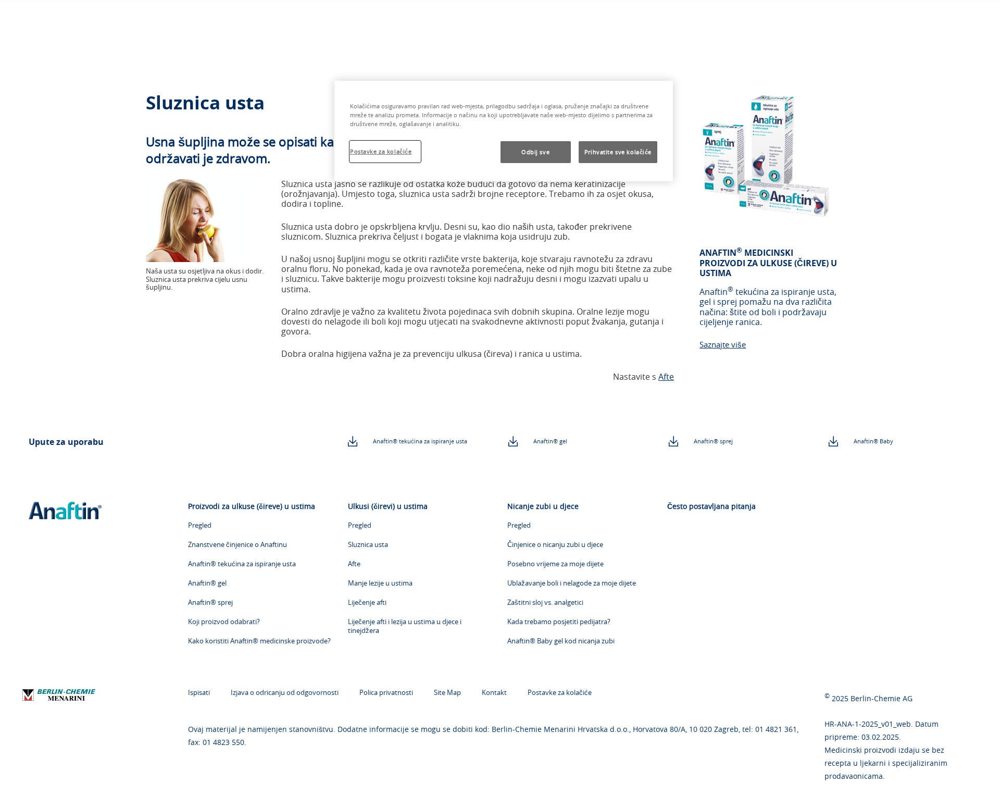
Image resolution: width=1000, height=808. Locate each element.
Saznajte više (722, 344)
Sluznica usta (368, 544)
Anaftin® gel (550, 441)
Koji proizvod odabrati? (224, 621)
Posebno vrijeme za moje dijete (555, 564)
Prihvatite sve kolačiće (618, 152)
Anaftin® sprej (713, 441)
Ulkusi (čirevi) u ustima (388, 506)
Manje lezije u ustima (380, 583)
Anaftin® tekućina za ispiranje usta (420, 441)
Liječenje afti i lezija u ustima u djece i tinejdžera (404, 626)
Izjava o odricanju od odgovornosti (285, 692)
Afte (666, 376)
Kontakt (494, 692)
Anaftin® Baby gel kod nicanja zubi (561, 641)
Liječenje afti (367, 602)
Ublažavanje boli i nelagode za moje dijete (571, 583)
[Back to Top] (968, 785)
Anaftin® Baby (873, 441)
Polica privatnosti (386, 692)
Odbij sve (535, 152)
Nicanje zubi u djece (543, 506)
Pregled (199, 525)
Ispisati (199, 692)
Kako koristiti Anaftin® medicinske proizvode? (259, 641)
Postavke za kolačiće (560, 692)
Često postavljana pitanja (711, 506)
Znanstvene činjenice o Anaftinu (237, 544)
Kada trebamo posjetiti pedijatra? (558, 621)
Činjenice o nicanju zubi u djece (555, 544)
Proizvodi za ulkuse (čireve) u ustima (251, 506)
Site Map (447, 692)
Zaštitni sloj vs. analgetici (545, 602)
